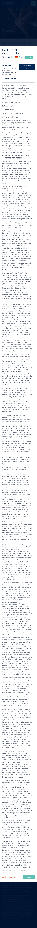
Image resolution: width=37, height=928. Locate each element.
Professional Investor (27, 67)
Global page (7, 877)
